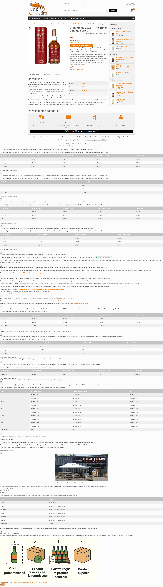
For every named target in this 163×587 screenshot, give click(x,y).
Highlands (76, 24)
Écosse (84, 90)
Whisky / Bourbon (55, 24)
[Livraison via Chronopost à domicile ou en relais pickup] (91, 131)
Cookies (127, 137)
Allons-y (113, 10)
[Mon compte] (133, 18)
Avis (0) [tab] (57, 74)
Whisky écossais (67, 24)
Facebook (53, 301)
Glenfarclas (86, 94)
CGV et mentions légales (114, 137)
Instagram (61, 301)
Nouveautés (100, 137)
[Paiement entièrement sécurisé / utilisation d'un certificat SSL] (68, 131)
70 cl (83, 87)
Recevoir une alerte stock (81, 45)
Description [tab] (34, 74)
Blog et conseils (77, 18)
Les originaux (50, 18)
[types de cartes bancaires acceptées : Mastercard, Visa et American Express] (75, 131)
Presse (92, 137)
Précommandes (68, 137)
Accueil (36, 24)
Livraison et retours (55, 137)
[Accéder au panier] (132, 11)
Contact (43, 137)
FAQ (86, 137)
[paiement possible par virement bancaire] (83, 131)
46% (83, 83)
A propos (36, 137)
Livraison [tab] (46, 74)
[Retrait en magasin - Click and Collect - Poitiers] (97, 131)
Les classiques (35, 18)
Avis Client (79, 137)
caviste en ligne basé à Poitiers (96, 140)
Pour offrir (64, 18)
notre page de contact (81, 303)
